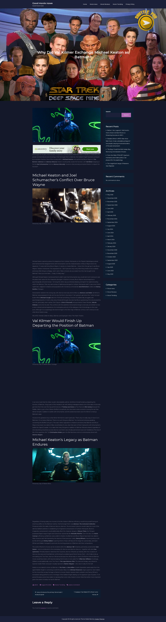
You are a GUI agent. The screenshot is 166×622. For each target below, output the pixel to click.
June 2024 (110, 232)
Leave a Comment (74, 585)
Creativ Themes (99, 619)
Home (85, 4)
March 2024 (110, 239)
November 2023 (112, 253)
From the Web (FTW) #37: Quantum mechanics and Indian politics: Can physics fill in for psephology (117, 157)
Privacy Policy (130, 4)
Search (108, 111)
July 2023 (110, 267)
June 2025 (110, 208)
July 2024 (110, 229)
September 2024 (112, 222)
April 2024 (110, 236)
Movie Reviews (105, 4)
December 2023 (112, 250)
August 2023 (111, 264)
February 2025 (111, 215)
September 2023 (112, 260)
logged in (43, 608)
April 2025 (110, 212)
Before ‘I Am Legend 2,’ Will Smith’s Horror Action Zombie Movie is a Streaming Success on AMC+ (117, 133)
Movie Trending (118, 4)
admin (36, 585)
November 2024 (112, 219)
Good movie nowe (42, 3)
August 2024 (111, 226)
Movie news (93, 4)
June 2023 (110, 270)
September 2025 (112, 205)
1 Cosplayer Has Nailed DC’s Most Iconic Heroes (86, 593)
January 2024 (111, 246)
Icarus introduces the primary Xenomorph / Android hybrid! (49, 593)
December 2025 (112, 198)
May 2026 (110, 194)
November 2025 (112, 201)
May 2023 (110, 274)
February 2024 (111, 243)
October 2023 (111, 257)
